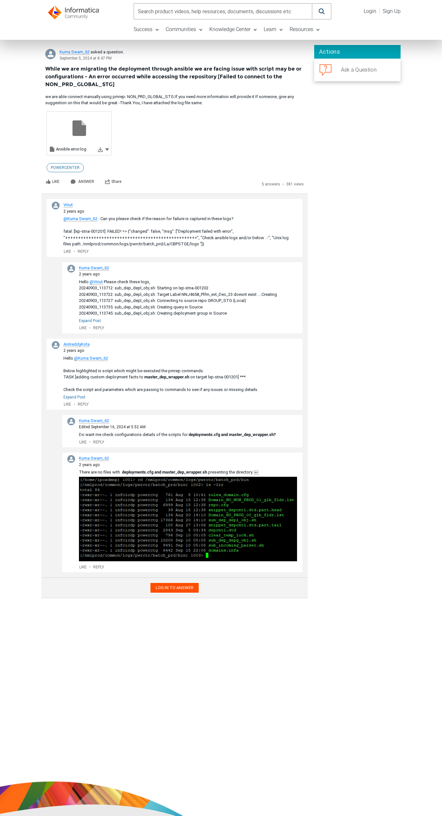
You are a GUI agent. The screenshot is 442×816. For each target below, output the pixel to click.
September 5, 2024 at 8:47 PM (86, 58)
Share (116, 181)
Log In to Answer (174, 587)
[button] (107, 149)
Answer (86, 181)
